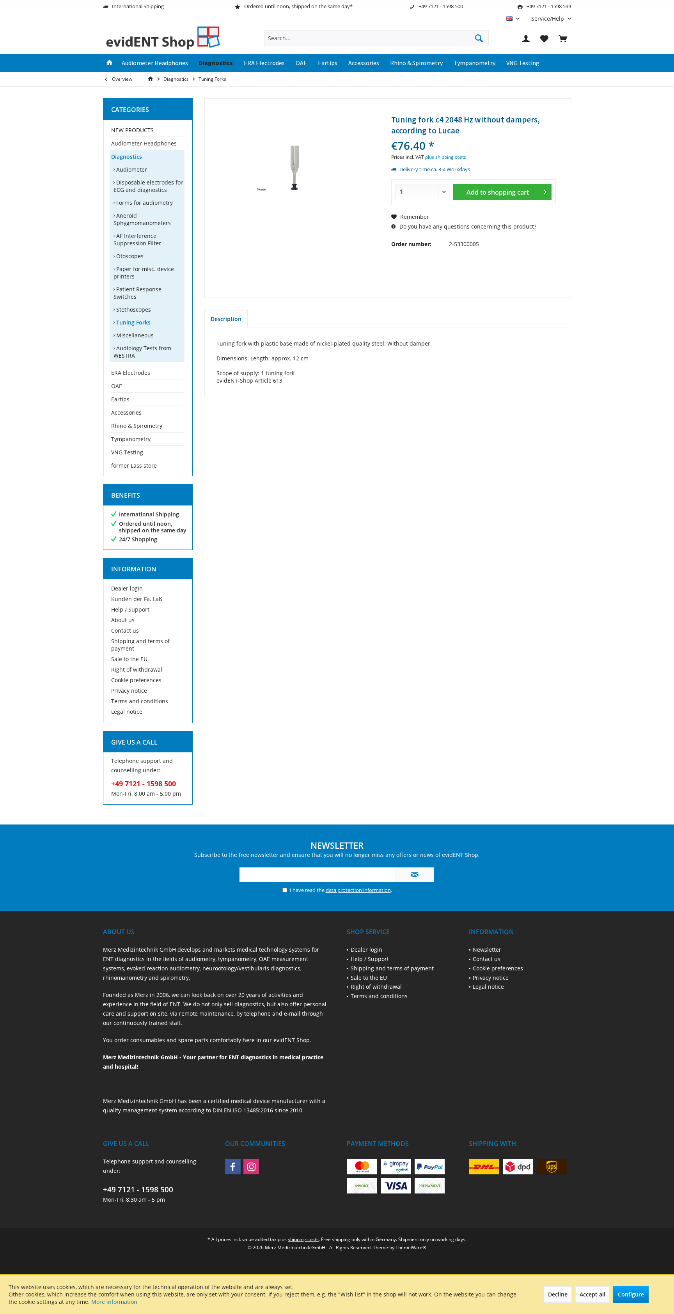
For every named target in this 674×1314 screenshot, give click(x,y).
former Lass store (134, 465)
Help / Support (130, 609)
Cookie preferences (136, 680)
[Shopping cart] (563, 38)
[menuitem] (548, 18)
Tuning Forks (133, 322)
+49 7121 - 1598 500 (138, 1190)
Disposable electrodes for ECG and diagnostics (148, 186)
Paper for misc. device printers (144, 272)
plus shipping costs (445, 157)
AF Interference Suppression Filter (137, 239)
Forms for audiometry (144, 202)
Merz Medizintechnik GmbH (140, 1057)
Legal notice (126, 711)
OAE (116, 386)
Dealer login (127, 588)
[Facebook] (233, 1166)
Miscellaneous (134, 335)
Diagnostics (126, 156)
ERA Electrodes (130, 372)
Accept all (592, 1294)
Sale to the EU (129, 659)
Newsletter (487, 949)
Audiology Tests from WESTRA (142, 351)
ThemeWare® (411, 1247)
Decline (558, 1294)
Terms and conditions (139, 701)
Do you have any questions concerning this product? (467, 226)
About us (123, 620)
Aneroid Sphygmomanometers (142, 219)
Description (226, 319)
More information (114, 1301)
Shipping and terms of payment (140, 644)
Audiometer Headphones (144, 143)
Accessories (126, 412)
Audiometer (131, 169)
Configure (631, 1294)
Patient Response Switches (137, 292)
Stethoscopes (133, 309)
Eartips (120, 399)
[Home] (109, 63)
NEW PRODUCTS (132, 130)
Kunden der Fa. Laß (136, 599)
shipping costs (303, 1239)
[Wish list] (544, 38)
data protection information (358, 890)
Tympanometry (131, 439)
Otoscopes (129, 256)
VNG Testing (127, 452)
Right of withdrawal (136, 669)
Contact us (125, 630)
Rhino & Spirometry (136, 425)
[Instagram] (251, 1166)
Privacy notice (129, 690)
